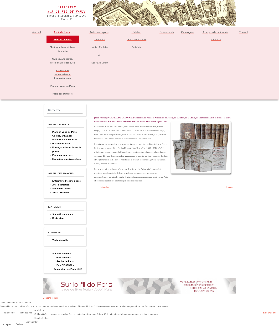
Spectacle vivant (61, 188)
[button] (276, 325)
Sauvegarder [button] (31, 322)
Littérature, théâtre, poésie (67, 181)
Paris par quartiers (62, 155)
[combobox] (65, 110)
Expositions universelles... (67, 159)
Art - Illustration (61, 184)
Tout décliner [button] (26, 313)
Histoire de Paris (61, 143)
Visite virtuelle (60, 240)
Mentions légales (50, 298)
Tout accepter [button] (8, 313)
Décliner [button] (19, 324)
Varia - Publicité (60, 192)
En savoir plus (270, 313)
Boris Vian (58, 218)
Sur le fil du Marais (62, 214)
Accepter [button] (6, 324)
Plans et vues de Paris (64, 132)
